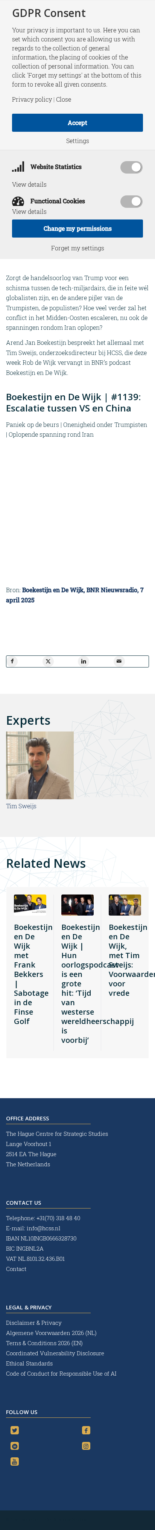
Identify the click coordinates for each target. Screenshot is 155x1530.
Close (63, 99)
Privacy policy (32, 99)
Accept (77, 122)
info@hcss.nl (44, 1228)
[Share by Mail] (119, 661)
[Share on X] (48, 661)
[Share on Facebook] (12, 661)
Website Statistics (55, 167)
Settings (77, 141)
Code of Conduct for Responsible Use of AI (61, 1373)
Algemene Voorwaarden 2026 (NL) (52, 1332)
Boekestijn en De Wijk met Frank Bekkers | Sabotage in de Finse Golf (33, 974)
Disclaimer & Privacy (34, 1322)
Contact (16, 1268)
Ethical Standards (29, 1363)
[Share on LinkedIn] (83, 661)
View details (29, 184)
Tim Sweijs (21, 806)
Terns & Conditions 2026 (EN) (45, 1343)
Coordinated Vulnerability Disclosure (55, 1353)
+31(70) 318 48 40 (58, 1218)
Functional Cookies (57, 201)
